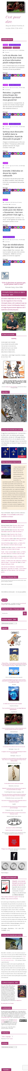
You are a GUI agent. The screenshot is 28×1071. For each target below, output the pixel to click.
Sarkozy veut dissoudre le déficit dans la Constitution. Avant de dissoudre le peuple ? (13, 135)
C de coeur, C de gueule (14, 44)
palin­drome (20, 833)
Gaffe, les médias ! (7, 47)
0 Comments (13, 204)
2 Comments (7, 128)
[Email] (7, 75)
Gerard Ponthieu (5, 543)
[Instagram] (15, 75)
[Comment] (4, 75)
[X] (12, 75)
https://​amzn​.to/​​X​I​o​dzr (12, 898)
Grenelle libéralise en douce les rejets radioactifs (13, 173)
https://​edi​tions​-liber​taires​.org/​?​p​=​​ (11, 896)
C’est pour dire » (5, 1019)
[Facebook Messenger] (21, 75)
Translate (11, 1038)
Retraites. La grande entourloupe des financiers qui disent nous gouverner (12, 96)
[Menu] (2, 32)
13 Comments (7, 89)
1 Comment (6, 52)
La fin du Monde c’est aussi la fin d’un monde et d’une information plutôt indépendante (13, 59)
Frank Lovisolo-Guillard (7, 538)
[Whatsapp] (18, 75)
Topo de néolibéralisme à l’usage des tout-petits (13, 245)
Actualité (5, 44)
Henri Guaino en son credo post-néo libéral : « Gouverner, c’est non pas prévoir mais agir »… (13, 211)
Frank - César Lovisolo (7, 552)
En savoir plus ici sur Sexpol (7, 1003)
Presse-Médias (16, 47)
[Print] (24, 75)
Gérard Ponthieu (14, 50)
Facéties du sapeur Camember (11, 386)
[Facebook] (10, 75)
